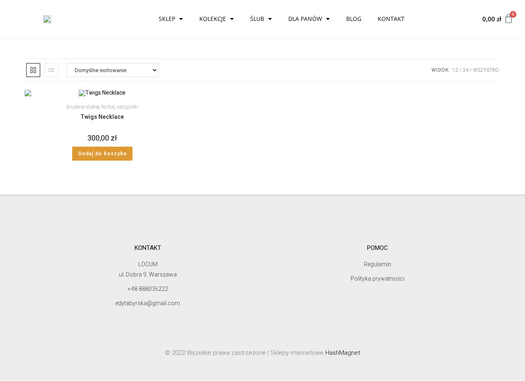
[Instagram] (277, 207)
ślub (257, 19)
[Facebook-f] (247, 207)
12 (455, 70)
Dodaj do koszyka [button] (102, 153)
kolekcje (212, 19)
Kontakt (391, 19)
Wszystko (486, 70)
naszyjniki (127, 107)
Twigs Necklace (102, 116)
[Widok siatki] (33, 70)
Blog (353, 19)
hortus (108, 107)
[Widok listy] (51, 70)
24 (465, 70)
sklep (167, 19)
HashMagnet (342, 352)
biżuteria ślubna (82, 107)
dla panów (305, 19)
